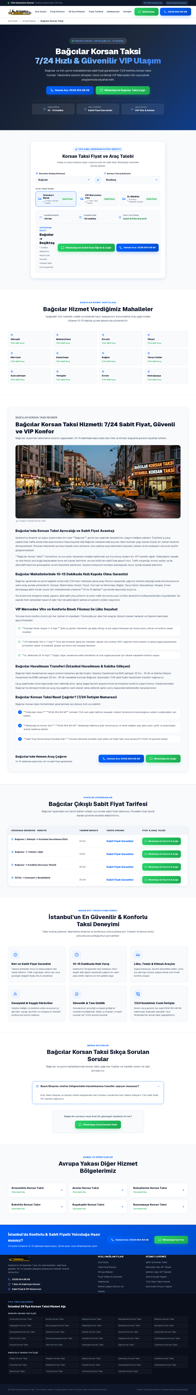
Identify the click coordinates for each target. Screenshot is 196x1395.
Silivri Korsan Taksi (54, 1344)
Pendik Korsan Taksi (91, 1365)
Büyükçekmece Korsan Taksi (22, 1332)
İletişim (127, 11)
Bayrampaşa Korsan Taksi (57, 1325)
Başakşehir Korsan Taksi (20, 1325)
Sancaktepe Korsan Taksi (129, 1365)
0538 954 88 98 (21, 1279)
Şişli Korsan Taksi (126, 1344)
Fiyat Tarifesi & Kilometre (110, 1276)
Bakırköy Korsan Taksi (164, 1319)
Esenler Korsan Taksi (91, 1332)
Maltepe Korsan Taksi (55, 1365)
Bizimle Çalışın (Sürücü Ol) (111, 1286)
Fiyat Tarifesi (96, 11)
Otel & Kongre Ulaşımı (156, 1276)
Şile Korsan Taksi (17, 1371)
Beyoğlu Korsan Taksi (164, 1325)
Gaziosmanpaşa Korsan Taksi (59, 1338)
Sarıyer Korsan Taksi (19, 1344)
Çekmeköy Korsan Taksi (129, 1358)
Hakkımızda (113, 11)
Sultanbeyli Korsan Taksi (165, 1365)
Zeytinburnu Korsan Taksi (166, 1344)
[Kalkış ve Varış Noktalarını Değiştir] (98, 180)
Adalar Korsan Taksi (18, 1358)
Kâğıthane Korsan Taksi (128, 1338)
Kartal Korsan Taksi (18, 1365)
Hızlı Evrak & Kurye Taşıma (159, 1286)
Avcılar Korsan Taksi (55, 1319)
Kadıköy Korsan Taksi (164, 1358)
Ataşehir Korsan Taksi (55, 1358)
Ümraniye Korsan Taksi (92, 1371)
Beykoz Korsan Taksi (91, 1358)
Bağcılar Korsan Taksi (91, 1319)
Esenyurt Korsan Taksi (128, 1332)
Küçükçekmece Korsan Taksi (167, 1338)
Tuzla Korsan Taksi (54, 1371)
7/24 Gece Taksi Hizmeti (158, 1281)
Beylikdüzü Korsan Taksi (129, 1325)
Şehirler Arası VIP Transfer (158, 1272)
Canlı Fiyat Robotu (107, 1267)
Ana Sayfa (40, 11)
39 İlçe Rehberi (76, 11)
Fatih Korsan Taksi (18, 1338)
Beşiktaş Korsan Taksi (91, 1325)
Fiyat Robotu (57, 11)
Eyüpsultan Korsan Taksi (165, 1332)
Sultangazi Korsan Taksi (92, 1344)
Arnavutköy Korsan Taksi (21, 1319)
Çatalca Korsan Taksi (55, 1332)
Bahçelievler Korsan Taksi (129, 1319)
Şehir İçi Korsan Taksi (156, 1262)
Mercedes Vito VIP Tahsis (158, 1267)
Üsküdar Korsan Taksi (128, 1371)
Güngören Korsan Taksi (92, 1338)
